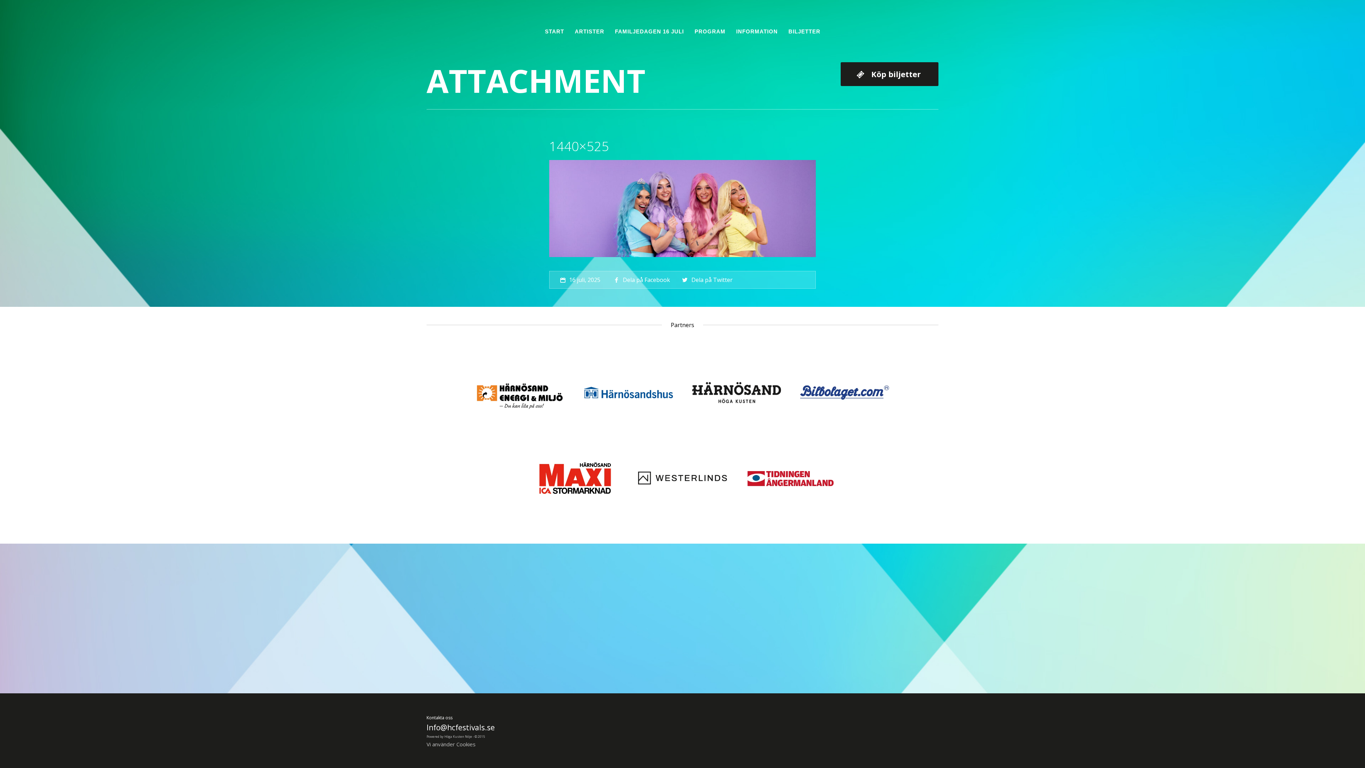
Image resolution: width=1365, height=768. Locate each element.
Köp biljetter (896, 74)
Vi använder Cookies (451, 744)
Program (710, 31)
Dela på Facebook (646, 280)
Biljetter (804, 31)
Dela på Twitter (711, 280)
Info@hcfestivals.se (461, 727)
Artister (589, 31)
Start (554, 31)
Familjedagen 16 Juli (649, 31)
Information (757, 31)
